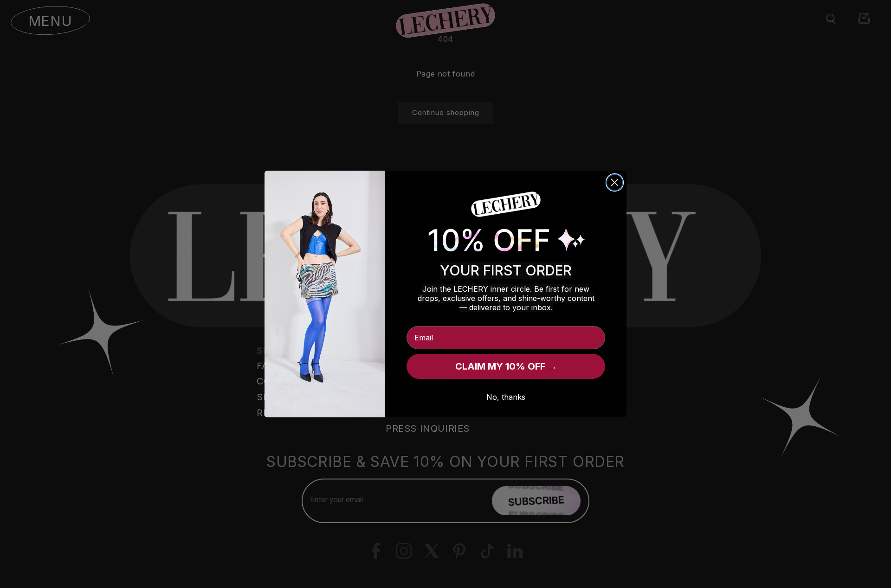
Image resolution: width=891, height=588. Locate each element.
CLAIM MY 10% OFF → (506, 366)
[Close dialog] (615, 182)
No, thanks (505, 397)
